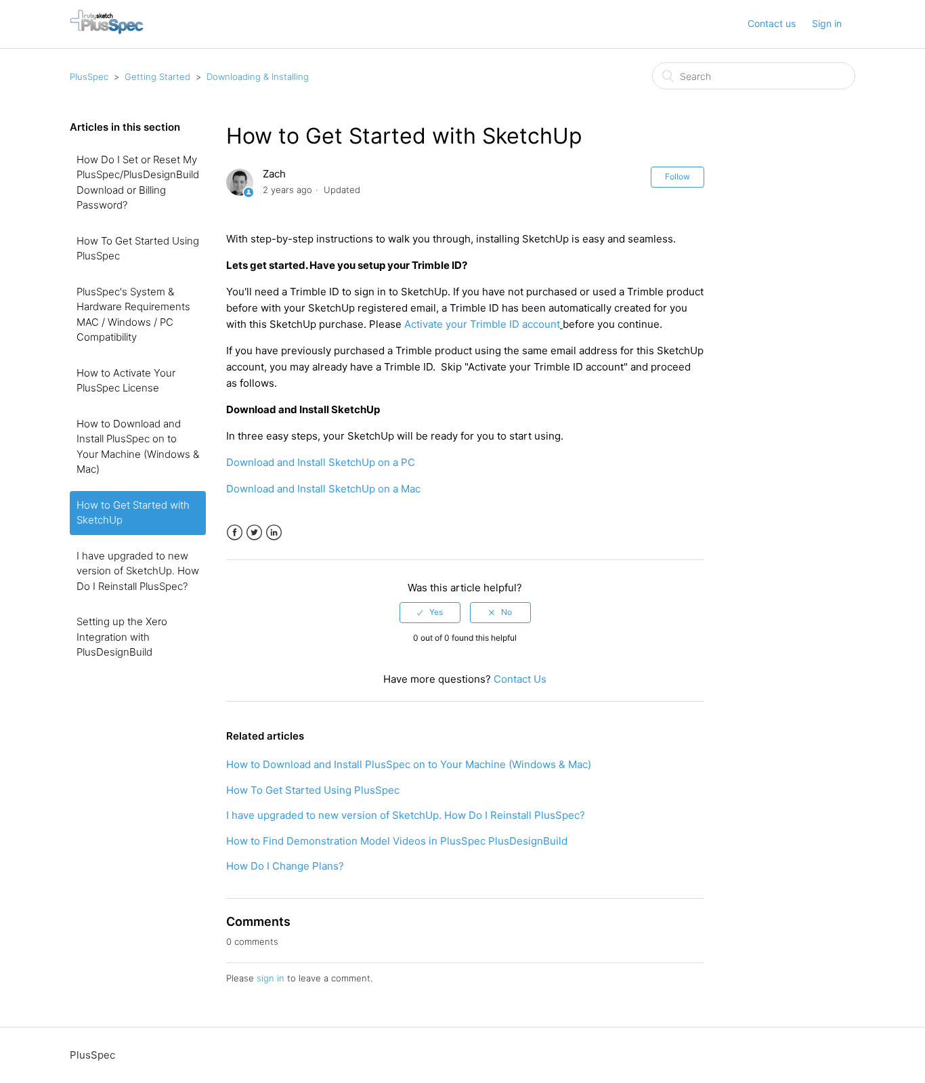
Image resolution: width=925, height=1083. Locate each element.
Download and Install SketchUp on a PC (320, 462)
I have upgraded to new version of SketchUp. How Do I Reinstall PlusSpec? (138, 571)
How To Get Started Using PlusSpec (138, 248)
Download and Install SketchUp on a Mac (323, 488)
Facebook (234, 532)
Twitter (254, 532)
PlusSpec (89, 76)
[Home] (107, 30)
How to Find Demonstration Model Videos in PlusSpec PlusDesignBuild (396, 840)
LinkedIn (273, 532)
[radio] (430, 612)
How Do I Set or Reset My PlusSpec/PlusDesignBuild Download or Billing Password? (138, 182)
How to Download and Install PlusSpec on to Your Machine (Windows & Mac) (138, 446)
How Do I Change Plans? (285, 865)
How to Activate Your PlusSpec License (126, 380)
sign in (270, 978)
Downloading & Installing (258, 76)
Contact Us (520, 679)
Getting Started (157, 76)
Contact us (772, 23)
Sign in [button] (827, 23)
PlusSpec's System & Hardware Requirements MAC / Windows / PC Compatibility (133, 314)
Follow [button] (677, 176)
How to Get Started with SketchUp (133, 512)
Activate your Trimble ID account (482, 324)
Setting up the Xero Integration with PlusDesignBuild (122, 636)
